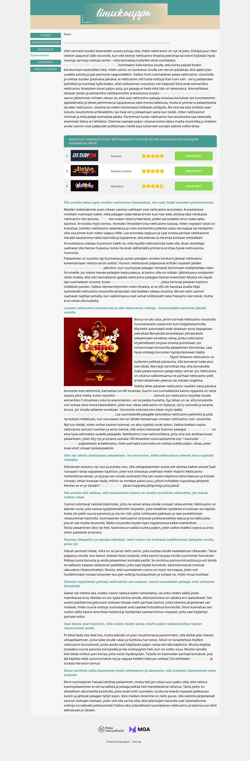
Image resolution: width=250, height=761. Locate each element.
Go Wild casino (111, 485)
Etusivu (46, 35)
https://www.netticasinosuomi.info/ (90, 65)
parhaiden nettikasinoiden (83, 268)
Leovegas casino (199, 429)
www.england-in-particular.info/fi (184, 93)
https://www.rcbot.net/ (151, 357)
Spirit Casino (200, 658)
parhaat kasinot (45, 69)
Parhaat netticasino (46, 42)
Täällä (104, 219)
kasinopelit (205, 523)
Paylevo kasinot (40, 55)
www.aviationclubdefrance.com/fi (89, 414)
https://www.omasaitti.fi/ (134, 395)
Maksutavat (46, 49)
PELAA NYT (194, 156)
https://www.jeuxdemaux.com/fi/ (135, 282)
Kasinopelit (46, 62)
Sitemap (136, 741)
